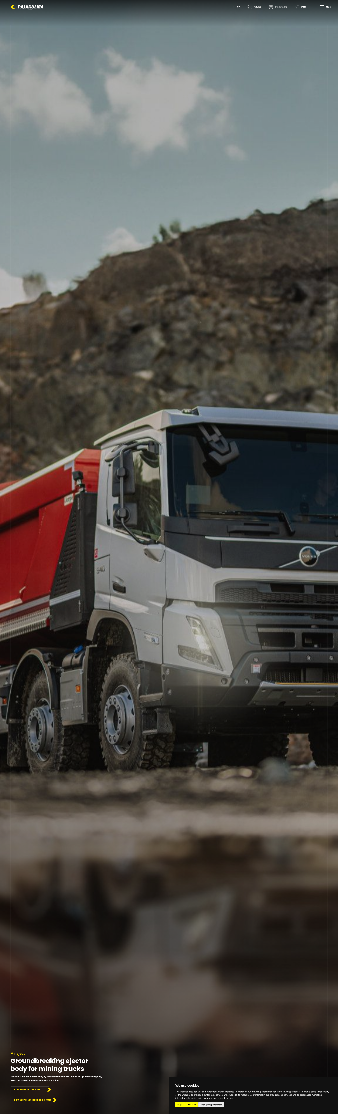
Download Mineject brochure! (32, 1100)
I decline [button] (192, 1105)
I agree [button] (180, 1105)
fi (234, 7)
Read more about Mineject (30, 1089)
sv (238, 7)
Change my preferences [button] (211, 1105)
